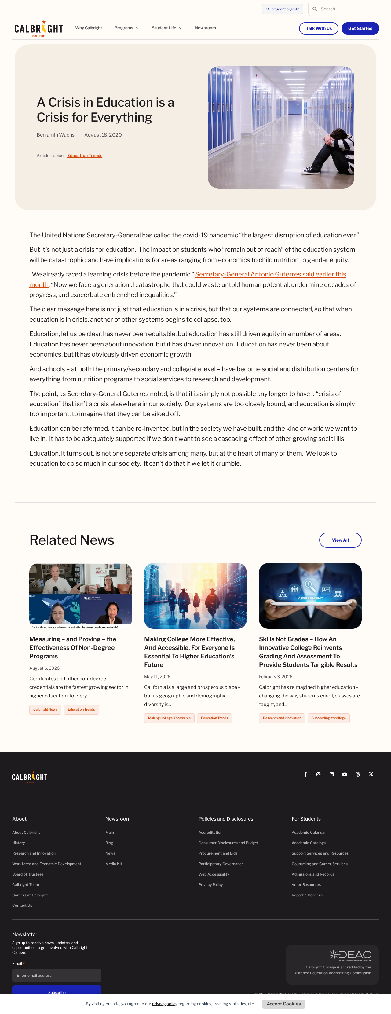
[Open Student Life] (180, 28)
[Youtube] (347, 777)
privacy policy (164, 1003)
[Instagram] (321, 777)
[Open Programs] (137, 28)
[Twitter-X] (374, 777)
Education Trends (84, 155)
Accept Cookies (284, 1004)
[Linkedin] (334, 777)
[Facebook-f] (308, 777)
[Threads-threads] (361, 777)
